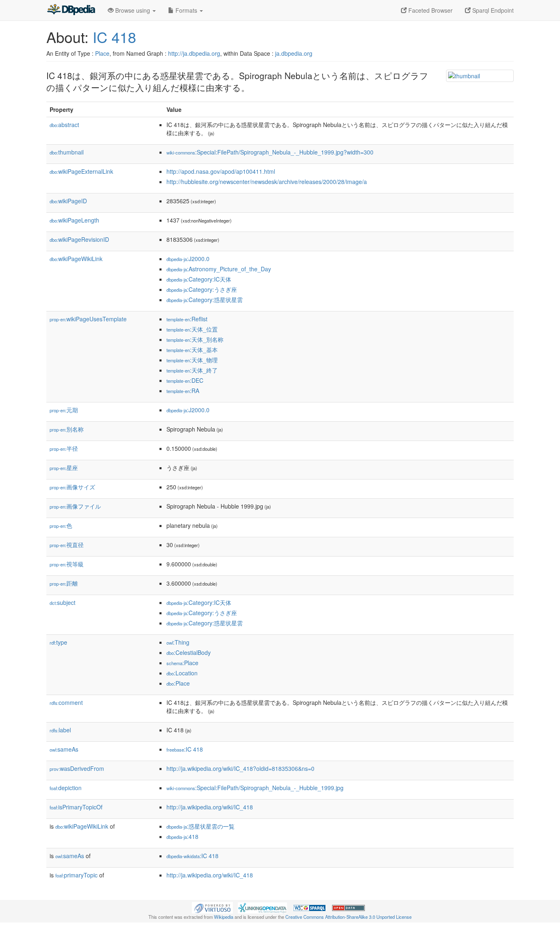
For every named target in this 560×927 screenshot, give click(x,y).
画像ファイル (75, 506)
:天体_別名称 (194, 339)
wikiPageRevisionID (79, 239)
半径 (64, 448)
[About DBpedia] (71, 10)
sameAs (64, 749)
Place (102, 53)
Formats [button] (186, 10)
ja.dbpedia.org (293, 53)
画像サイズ (72, 487)
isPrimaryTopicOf (76, 807)
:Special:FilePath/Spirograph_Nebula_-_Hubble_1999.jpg (255, 788)
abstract (64, 124)
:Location (182, 673)
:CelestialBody (188, 652)
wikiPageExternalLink (81, 171)
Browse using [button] (133, 10)
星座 (64, 468)
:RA (182, 390)
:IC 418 (184, 749)
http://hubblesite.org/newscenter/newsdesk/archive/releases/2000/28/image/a (266, 181)
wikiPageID (68, 201)
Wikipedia (223, 916)
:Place (182, 663)
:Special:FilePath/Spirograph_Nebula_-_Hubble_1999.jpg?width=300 (269, 152)
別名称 (67, 429)
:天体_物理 (192, 360)
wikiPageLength (74, 220)
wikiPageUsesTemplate (88, 319)
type (58, 642)
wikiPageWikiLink (76, 258)
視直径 (67, 545)
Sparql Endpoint (492, 10)
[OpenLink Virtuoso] (212, 907)
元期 (64, 410)
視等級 (67, 564)
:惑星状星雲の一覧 (200, 826)
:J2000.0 (187, 258)
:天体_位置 (192, 329)
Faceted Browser (430, 10)
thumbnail (67, 152)
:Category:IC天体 (198, 279)
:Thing (177, 642)
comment (66, 702)
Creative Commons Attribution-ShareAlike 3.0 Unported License (348, 916)
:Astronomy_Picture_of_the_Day (218, 269)
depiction (66, 788)
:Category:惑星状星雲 (204, 299)
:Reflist (186, 319)
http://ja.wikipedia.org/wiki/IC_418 (209, 807)
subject (62, 602)
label (60, 730)
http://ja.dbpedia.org (194, 53)
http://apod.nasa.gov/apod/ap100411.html (220, 171)
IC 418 (114, 36)
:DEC (184, 380)
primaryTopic (76, 875)
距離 (64, 583)
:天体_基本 (192, 349)
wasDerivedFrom (77, 768)
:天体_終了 (192, 370)
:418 (182, 836)
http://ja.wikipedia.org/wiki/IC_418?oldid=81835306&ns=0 (240, 768)
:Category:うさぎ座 (201, 289)
